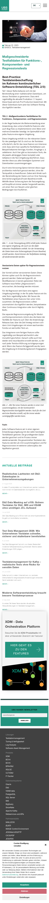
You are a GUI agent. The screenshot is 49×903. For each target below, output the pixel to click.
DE (34, 6)
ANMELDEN (24, 720)
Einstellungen (24, 897)
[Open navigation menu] (45, 5)
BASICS (8, 48)
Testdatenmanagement (21, 48)
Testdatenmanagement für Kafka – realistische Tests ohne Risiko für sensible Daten (21, 565)
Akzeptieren (24, 885)
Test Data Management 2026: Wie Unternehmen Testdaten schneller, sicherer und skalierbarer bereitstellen (23, 534)
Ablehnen (24, 891)
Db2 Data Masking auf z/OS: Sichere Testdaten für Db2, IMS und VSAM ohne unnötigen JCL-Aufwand (23, 505)
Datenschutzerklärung (10, 875)
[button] (45, 845)
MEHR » (5, 494)
